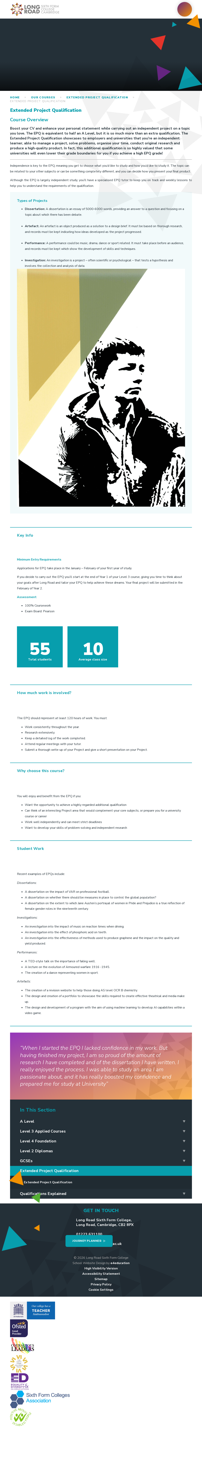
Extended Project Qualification (97, 97)
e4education (120, 1263)
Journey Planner (86, 1241)
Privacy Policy (101, 1284)
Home (15, 97)
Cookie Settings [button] (101, 1290)
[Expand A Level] (184, 1121)
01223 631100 (89, 1234)
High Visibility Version (101, 1268)
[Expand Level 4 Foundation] (184, 1141)
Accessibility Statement (101, 1274)
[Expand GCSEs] (184, 1161)
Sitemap (101, 1279)
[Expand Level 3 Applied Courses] (184, 1131)
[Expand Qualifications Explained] (184, 1194)
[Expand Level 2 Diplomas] (184, 1151)
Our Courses (43, 97)
